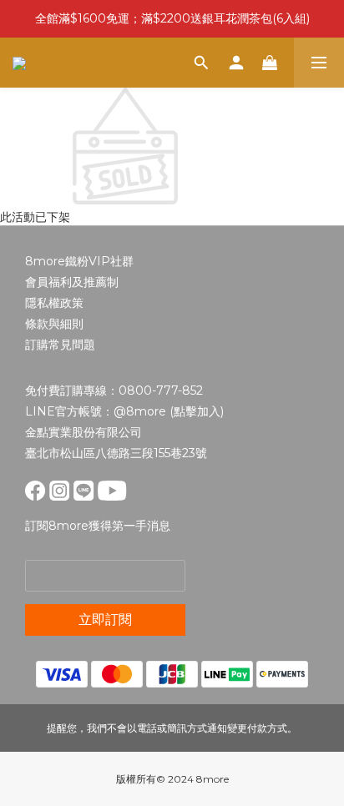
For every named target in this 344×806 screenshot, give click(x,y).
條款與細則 (54, 323)
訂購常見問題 (60, 344)
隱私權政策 (54, 302)
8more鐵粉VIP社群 (79, 261)
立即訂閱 (105, 619)
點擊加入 (197, 411)
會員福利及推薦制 (72, 282)
